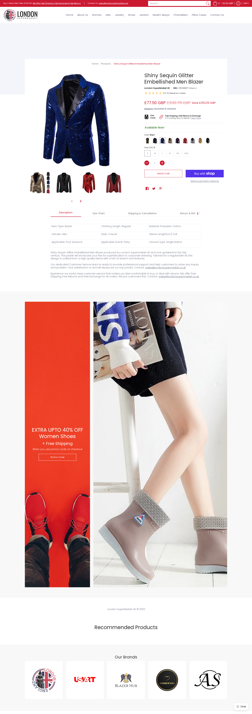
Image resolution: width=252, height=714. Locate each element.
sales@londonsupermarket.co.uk (113, 3)
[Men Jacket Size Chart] (151, 116)
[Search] (208, 3)
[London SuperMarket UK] (20, 15)
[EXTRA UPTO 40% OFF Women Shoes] (57, 444)
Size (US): (149, 147)
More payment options (205, 181)
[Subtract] (146, 163)
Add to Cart (163, 173)
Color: (149, 135)
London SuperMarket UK (157, 88)
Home (95, 63)
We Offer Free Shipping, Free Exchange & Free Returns (57, 3)
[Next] (81, 201)
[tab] (66, 213)
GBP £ (246, 3)
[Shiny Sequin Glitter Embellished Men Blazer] (39, 182)
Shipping (148, 108)
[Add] (162, 163)
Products (106, 63)
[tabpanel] (126, 249)
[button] (223, 3)
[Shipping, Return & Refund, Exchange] (181, 116)
